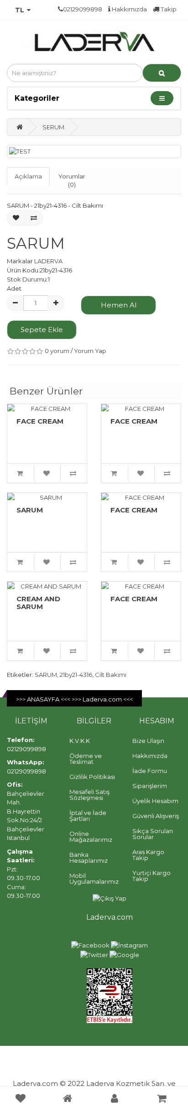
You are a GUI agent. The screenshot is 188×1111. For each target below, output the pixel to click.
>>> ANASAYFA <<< (44, 699)
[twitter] (94, 954)
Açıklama (28, 176)
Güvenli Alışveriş (155, 815)
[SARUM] (94, 151)
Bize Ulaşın (148, 740)
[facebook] (90, 944)
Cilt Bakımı (110, 674)
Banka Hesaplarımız (88, 857)
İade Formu (149, 770)
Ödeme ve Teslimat (85, 758)
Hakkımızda (128, 9)
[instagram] (129, 944)
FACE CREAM (39, 421)
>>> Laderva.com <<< (102, 699)
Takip (168, 9)
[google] (124, 954)
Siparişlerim (149, 785)
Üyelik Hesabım (155, 800)
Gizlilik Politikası (92, 776)
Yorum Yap (90, 350)
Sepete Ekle (42, 329)
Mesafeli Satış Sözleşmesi (89, 794)
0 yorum (57, 350)
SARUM (29, 510)
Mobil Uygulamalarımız (94, 878)
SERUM (53, 127)
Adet (14, 288)
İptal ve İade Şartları (87, 815)
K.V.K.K (79, 740)
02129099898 (26, 749)
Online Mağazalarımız (90, 836)
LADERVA (48, 261)
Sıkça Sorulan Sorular (152, 833)
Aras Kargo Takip (148, 854)
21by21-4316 (76, 674)
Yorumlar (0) (71, 181)
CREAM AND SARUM (38, 602)
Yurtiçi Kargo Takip (151, 875)
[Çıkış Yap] (109, 897)
